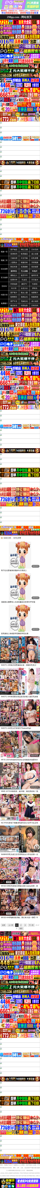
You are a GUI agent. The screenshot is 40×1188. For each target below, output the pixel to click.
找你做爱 (34, 267)
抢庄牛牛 (24, 275)
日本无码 (34, 249)
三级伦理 (13, 258)
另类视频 (34, 262)
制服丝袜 (24, 262)
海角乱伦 (24, 297)
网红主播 (24, 249)
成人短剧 (34, 301)
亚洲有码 (13, 254)
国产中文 (13, 301)
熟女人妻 (24, 293)
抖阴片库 (4, 295)
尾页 (21, 928)
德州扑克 (34, 275)
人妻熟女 (13, 262)
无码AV (4, 286)
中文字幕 (24, 258)
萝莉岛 (34, 288)
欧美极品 (24, 254)
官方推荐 (4, 277)
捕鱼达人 (13, 275)
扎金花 (24, 280)
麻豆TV (24, 284)
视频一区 (4, 252)
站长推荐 (4, 269)
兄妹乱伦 (24, 301)
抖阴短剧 (24, 305)
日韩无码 (34, 305)
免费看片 (4, 303)
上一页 (11, 925)
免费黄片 (34, 293)
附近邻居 (13, 267)
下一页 (31, 925)
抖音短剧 (13, 284)
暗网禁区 (13, 297)
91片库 (14, 288)
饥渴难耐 (24, 267)
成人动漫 (34, 254)
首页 (3, 925)
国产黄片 (13, 293)
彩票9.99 (13, 280)
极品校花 (13, 305)
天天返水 (34, 280)
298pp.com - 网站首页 (19, 17)
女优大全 (24, 288)
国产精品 (13, 249)
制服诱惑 (34, 297)
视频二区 (4, 260)
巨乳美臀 (34, 258)
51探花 (34, 284)
